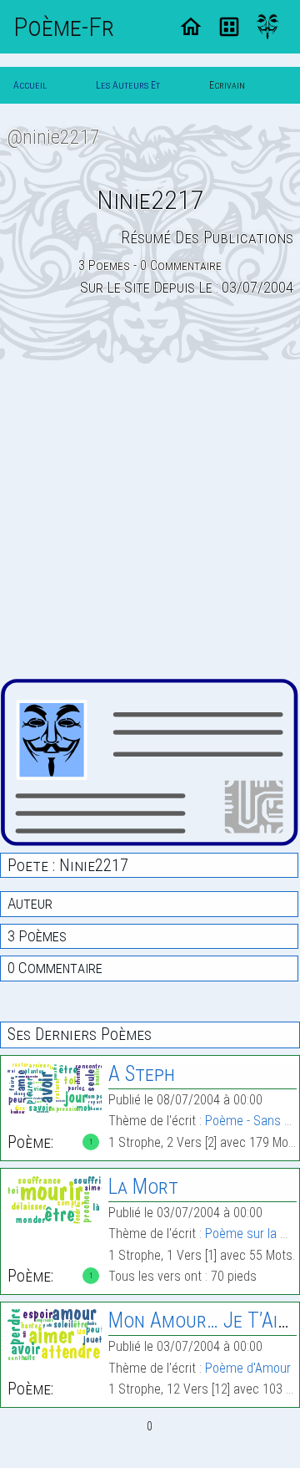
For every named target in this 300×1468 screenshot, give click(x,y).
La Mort (143, 1187)
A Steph (141, 1074)
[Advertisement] (150, 520)
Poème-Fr (63, 27)
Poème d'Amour (248, 1368)
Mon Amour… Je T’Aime (204, 1320)
